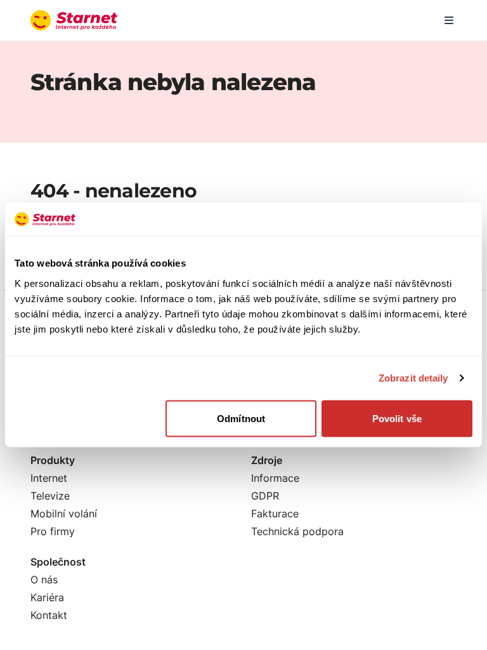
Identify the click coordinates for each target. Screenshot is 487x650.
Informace (275, 478)
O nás (44, 579)
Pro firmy (52, 531)
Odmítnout (241, 418)
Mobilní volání (63, 513)
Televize (50, 495)
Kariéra (47, 597)
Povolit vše (397, 418)
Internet (48, 478)
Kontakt (48, 615)
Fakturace (275, 513)
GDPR (265, 495)
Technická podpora (297, 531)
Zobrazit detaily (413, 378)
